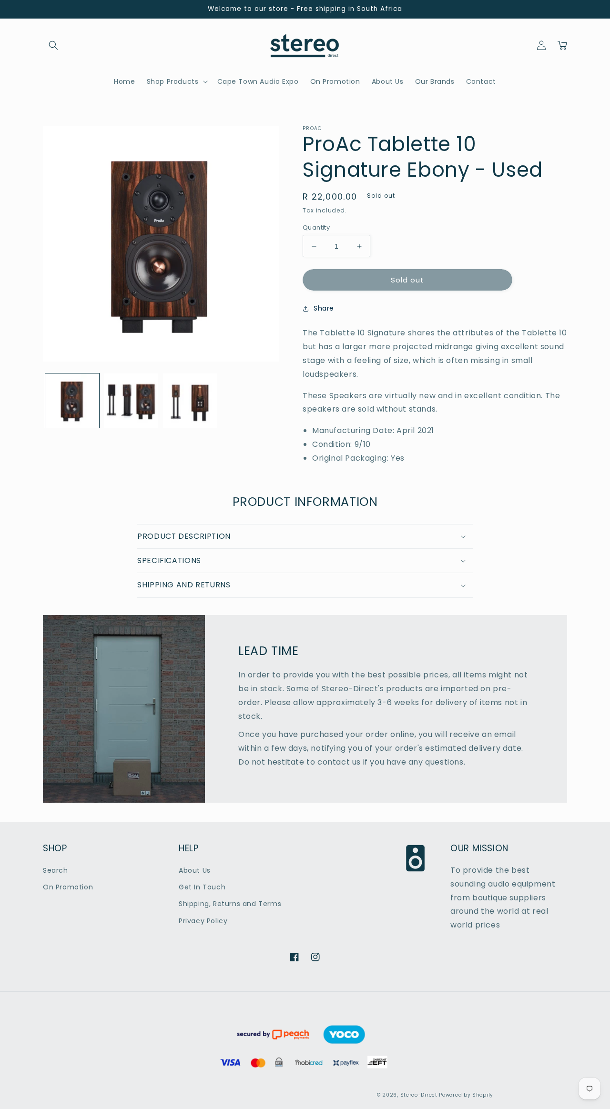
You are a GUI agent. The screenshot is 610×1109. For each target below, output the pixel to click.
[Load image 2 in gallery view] (131, 400)
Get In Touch (202, 887)
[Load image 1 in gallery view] (72, 400)
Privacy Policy (203, 921)
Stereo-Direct (418, 1095)
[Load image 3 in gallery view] (190, 400)
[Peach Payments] (303, 1075)
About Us (195, 870)
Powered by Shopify (466, 1095)
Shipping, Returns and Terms (230, 903)
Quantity (316, 227)
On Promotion (68, 887)
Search (55, 870)
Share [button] (324, 308)
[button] (53, 45)
